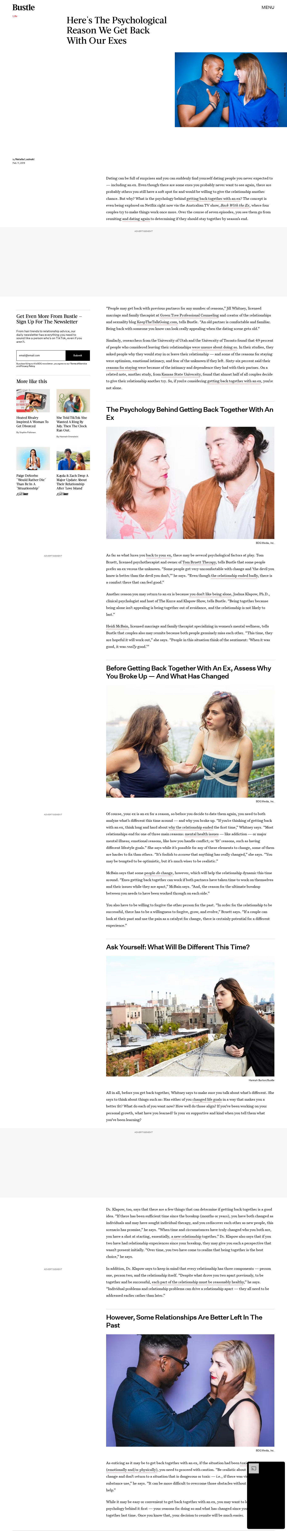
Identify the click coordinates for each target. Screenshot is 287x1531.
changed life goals (207, 1099)
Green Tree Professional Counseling (189, 315)
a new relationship (186, 1236)
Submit (77, 355)
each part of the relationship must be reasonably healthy (198, 1281)
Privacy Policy (27, 366)
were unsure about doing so (214, 347)
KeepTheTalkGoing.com (157, 321)
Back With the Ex (235, 205)
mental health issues (202, 833)
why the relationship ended (191, 827)
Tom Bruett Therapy (199, 562)
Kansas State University (181, 374)
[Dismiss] (280, 1465)
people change (158, 872)
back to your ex (158, 555)
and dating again (136, 218)
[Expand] (251, 1465)
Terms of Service (78, 363)
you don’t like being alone (210, 594)
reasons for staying (121, 367)
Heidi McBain (117, 626)
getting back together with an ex (213, 198)
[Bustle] (24, 7)
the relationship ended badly (234, 575)
